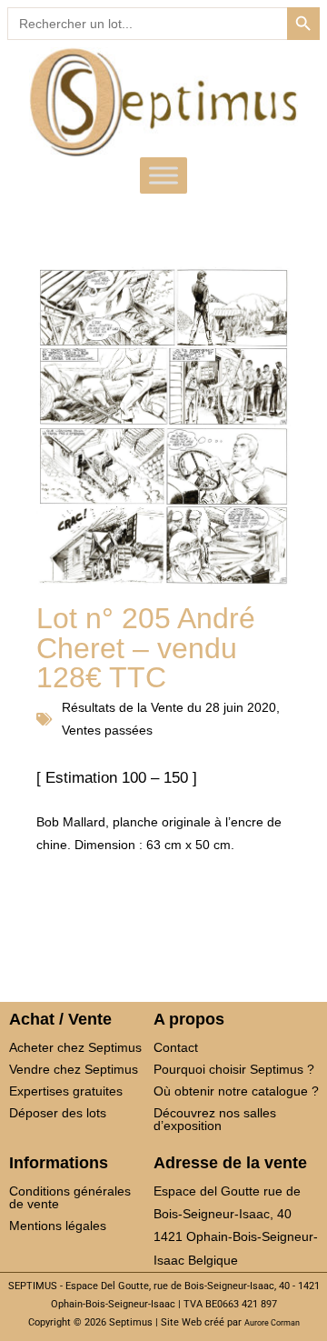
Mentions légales (57, 1225)
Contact (176, 1047)
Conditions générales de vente (70, 1197)
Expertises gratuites (66, 1091)
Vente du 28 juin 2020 (213, 707)
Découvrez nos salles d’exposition (215, 1119)
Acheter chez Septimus (75, 1047)
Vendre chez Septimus (73, 1069)
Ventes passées (107, 730)
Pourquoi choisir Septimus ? (234, 1069)
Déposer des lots (57, 1113)
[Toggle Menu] (163, 175)
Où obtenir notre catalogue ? (236, 1091)
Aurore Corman (272, 1322)
